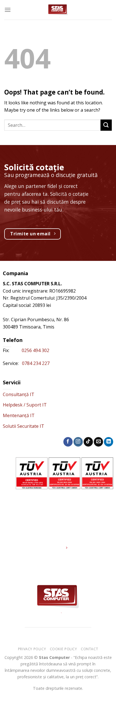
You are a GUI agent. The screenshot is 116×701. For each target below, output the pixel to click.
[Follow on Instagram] (78, 442)
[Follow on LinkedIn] (108, 442)
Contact (89, 649)
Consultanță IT (18, 394)
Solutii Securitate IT (23, 426)
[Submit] (106, 124)
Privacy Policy (32, 649)
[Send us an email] (98, 442)
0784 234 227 (36, 363)
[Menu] (7, 10)
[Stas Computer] (58, 10)
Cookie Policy (63, 649)
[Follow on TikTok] (88, 442)
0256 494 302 (36, 350)
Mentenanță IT (19, 415)
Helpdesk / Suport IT (25, 405)
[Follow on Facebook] (68, 442)
